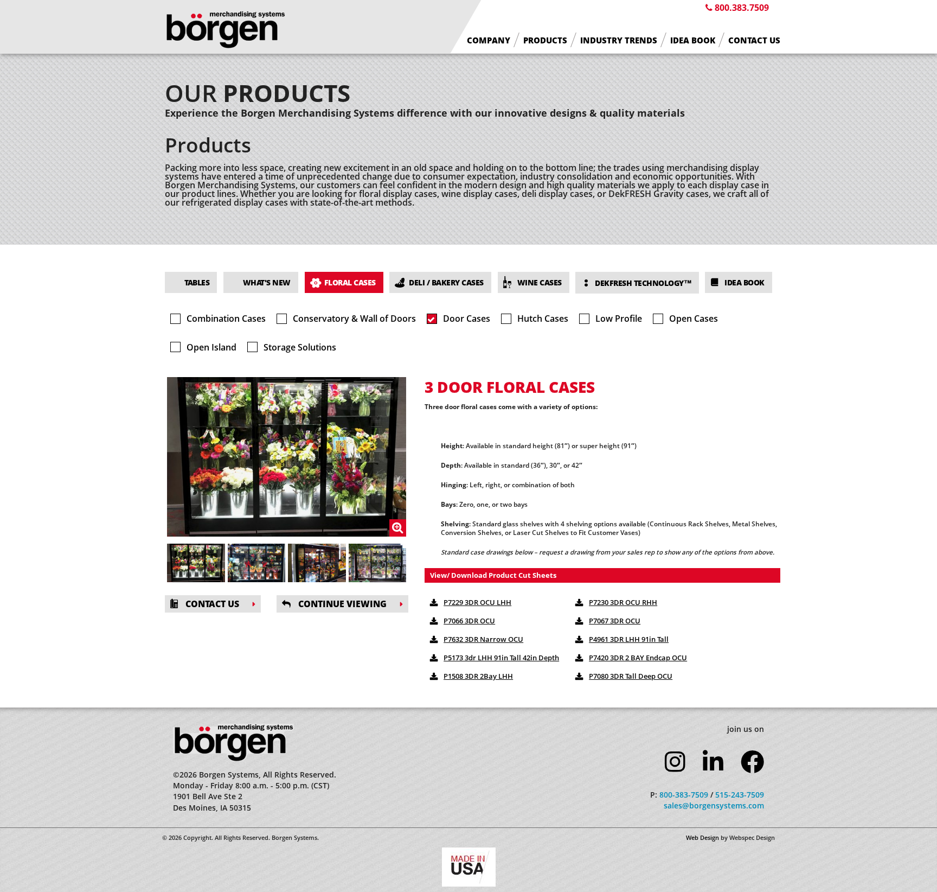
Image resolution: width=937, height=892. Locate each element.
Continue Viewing (341, 604)
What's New (267, 282)
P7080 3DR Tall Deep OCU (630, 676)
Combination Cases (226, 318)
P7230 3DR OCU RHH (623, 602)
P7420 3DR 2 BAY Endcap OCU (638, 657)
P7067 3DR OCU (614, 621)
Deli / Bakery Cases (446, 282)
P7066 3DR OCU (469, 621)
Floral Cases (350, 282)
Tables (196, 282)
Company (488, 40)
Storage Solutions (300, 347)
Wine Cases (539, 282)
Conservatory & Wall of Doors (354, 318)
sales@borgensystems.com (714, 805)
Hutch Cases (542, 318)
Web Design (702, 837)
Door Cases (466, 318)
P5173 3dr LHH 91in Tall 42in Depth (501, 657)
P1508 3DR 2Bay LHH (478, 676)
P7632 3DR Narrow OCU (483, 639)
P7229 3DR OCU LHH (477, 602)
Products (545, 40)
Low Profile (618, 318)
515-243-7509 (739, 794)
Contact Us (754, 40)
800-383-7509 (683, 794)
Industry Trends (618, 40)
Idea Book (692, 40)
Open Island (211, 347)
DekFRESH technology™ (643, 283)
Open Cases (693, 318)
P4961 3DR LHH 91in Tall (629, 639)
